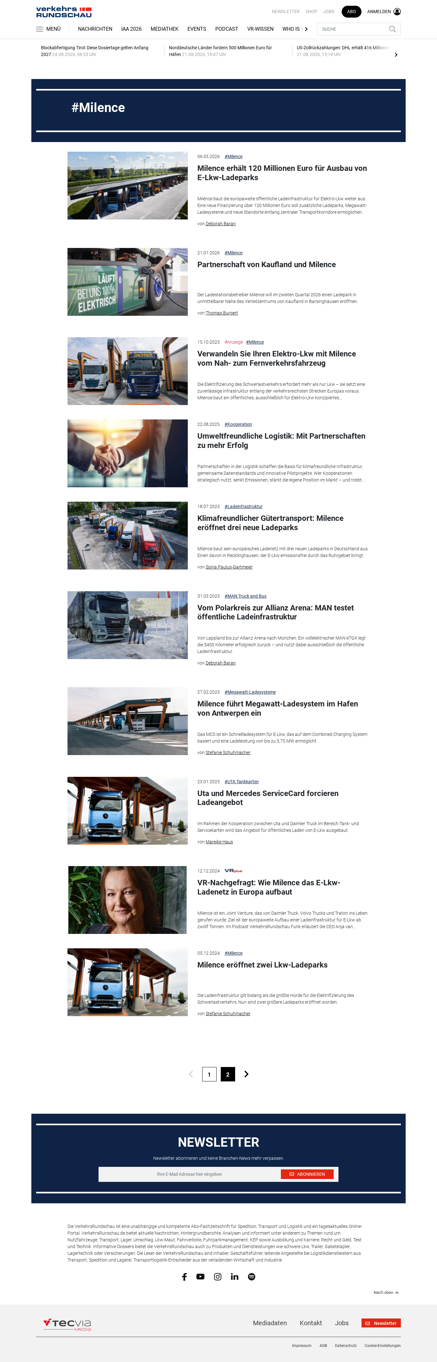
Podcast (226, 29)
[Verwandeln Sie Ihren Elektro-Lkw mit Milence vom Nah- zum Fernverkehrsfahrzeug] (128, 371)
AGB (323, 1345)
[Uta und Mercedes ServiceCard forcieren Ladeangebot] (128, 811)
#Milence (233, 156)
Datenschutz (346, 1345)
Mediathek (165, 29)
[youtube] (200, 1276)
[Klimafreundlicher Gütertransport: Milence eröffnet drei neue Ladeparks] (128, 535)
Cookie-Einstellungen (383, 1345)
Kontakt (311, 1323)
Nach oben (383, 1292)
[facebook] (184, 1276)
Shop (311, 11)
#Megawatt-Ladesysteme (250, 692)
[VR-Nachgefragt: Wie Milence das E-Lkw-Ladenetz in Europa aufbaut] (128, 900)
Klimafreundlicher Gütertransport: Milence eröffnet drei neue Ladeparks (270, 523)
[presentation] (396, 54)
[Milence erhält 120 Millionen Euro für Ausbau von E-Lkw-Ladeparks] (128, 185)
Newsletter (286, 11)
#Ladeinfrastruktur (244, 506)
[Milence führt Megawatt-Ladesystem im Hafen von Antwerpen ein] (128, 721)
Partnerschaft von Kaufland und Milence (266, 264)
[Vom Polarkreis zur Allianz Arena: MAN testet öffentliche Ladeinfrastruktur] (128, 625)
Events (196, 29)
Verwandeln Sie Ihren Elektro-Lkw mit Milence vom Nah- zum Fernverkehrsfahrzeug (276, 358)
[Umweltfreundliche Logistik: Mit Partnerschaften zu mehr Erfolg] (128, 453)
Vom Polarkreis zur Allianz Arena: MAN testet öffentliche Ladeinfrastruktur (275, 612)
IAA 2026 (131, 29)
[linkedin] (234, 1276)
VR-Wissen (260, 29)
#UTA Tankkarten (242, 781)
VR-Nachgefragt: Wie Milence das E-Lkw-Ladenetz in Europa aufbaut (268, 887)
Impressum (302, 1345)
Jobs (328, 11)
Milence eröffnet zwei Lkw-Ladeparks (262, 964)
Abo (351, 11)
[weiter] (246, 1074)
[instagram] (217, 1276)
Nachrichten (95, 29)
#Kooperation (238, 424)
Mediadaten (270, 1323)
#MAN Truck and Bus (245, 596)
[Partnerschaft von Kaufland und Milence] (128, 282)
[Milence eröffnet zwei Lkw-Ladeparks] (128, 982)
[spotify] (251, 1276)
